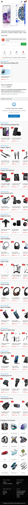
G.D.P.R (18, 497)
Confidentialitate (20, 492)
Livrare (4, 491)
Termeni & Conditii (21, 491)
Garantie (5, 492)
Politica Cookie (20, 494)
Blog (18, 483)
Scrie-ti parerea (14, 116)
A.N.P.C (18, 495)
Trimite (23, 44)
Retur (4, 494)
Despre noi (19, 482)
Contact (5, 482)
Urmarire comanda (7, 483)
